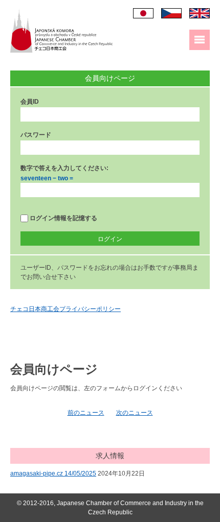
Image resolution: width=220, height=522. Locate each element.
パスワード (35, 134)
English (199, 13)
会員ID (29, 101)
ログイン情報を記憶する (62, 218)
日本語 (143, 13)
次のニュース (134, 412)
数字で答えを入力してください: (64, 168)
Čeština (171, 13)
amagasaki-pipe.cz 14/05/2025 (53, 473)
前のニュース (86, 412)
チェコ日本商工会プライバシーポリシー (65, 309)
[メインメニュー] (199, 40)
